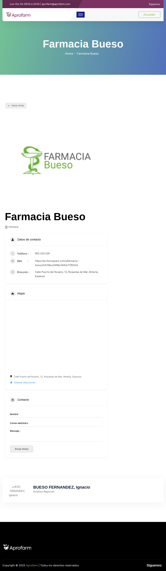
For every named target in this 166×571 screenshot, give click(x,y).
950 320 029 (42, 253)
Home (69, 53)
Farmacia (13, 226)
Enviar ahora (21, 449)
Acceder (149, 14)
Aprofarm (32, 565)
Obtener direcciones (24, 382)
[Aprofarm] (18, 14)
